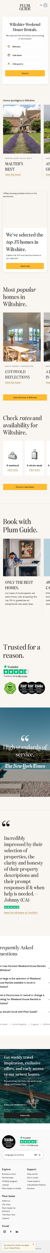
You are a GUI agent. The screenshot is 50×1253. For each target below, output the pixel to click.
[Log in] (43, 5)
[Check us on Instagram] (4, 1231)
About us (6, 1200)
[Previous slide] (21, 920)
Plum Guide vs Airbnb (11, 1188)
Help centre (32, 1174)
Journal (5, 1184)
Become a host (9, 1174)
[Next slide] (29, 920)
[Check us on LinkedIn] (16, 1231)
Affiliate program (10, 1181)
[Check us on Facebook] (10, 1231)
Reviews (31, 1188)
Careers (5, 1218)
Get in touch (32, 1177)
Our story (6, 1204)
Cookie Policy (14, 1248)
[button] (25, 5)
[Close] (33, 1244)
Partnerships (7, 1177)
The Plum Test (8, 1214)
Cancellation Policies (36, 1184)
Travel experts (33, 1181)
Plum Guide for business (9, 1209)
